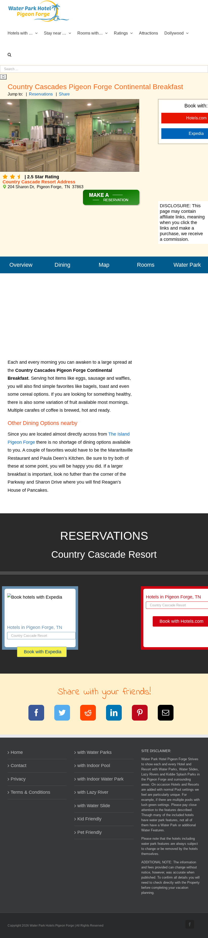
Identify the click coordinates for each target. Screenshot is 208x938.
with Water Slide (93, 805)
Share (64, 94)
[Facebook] (39, 713)
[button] (9, 54)
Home (17, 752)
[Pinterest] (143, 713)
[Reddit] (91, 713)
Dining (62, 265)
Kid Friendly (89, 818)
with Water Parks (94, 752)
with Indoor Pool (93, 765)
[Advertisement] (71, 308)
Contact (18, 765)
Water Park (187, 265)
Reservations (41, 94)
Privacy (18, 779)
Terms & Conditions (30, 792)
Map (104, 265)
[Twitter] (65, 713)
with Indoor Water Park (100, 779)
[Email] (169, 713)
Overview (20, 265)
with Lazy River (92, 792)
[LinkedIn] (117, 713)
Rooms (145, 265)
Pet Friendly (89, 832)
